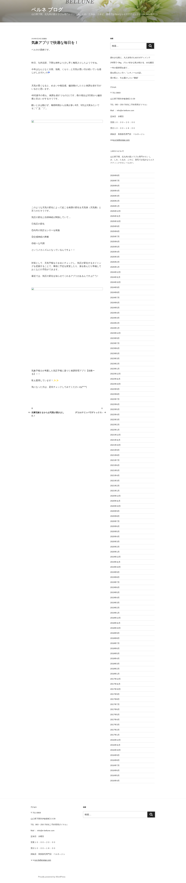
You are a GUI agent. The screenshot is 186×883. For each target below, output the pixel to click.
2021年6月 (115, 465)
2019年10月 (115, 567)
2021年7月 (115, 460)
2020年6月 (115, 526)
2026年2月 (115, 201)
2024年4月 (115, 313)
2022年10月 (115, 384)
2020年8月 (115, 516)
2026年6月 (115, 186)
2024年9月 (115, 287)
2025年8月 (115, 231)
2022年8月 (115, 394)
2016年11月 (115, 745)
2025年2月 (115, 262)
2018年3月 (115, 664)
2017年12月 (115, 679)
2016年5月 (115, 775)
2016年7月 (115, 765)
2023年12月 (115, 333)
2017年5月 (115, 714)
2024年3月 (115, 318)
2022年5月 (115, 409)
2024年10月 (115, 282)
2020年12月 (115, 496)
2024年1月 (115, 328)
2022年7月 (115, 399)
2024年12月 (115, 272)
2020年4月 (115, 536)
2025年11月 (115, 216)
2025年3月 (115, 257)
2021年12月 (115, 435)
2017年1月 (115, 735)
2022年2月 (115, 424)
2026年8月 (115, 175)
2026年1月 (115, 206)
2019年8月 (115, 577)
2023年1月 (115, 369)
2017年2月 (115, 730)
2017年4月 (115, 719)
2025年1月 (115, 267)
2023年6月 (115, 348)
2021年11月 (115, 440)
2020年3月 (115, 541)
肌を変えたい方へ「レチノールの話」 (126, 73)
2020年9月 (115, 511)
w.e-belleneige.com (121, 140)
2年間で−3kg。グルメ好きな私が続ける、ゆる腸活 (132, 62)
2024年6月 (115, 302)
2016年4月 (115, 781)
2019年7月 (115, 582)
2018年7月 (115, 643)
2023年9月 (115, 338)
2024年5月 (115, 308)
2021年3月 (115, 481)
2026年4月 (115, 191)
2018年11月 (115, 623)
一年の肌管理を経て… (119, 68)
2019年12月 (115, 557)
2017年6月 (115, 709)
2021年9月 (115, 450)
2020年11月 (115, 501)
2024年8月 (115, 292)
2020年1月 (115, 552)
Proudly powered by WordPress (51, 877)
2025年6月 (115, 241)
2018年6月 (115, 648)
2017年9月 (115, 694)
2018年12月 (115, 618)
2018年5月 (115, 653)
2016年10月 (115, 750)
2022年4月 (115, 414)
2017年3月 (115, 724)
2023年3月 (115, 358)
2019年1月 (115, 613)
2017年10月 (115, 689)
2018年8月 (115, 638)
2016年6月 (115, 770)
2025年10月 (115, 221)
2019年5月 (115, 592)
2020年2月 (115, 547)
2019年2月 (115, 608)
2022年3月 (115, 419)
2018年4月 (115, 658)
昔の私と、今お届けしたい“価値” (124, 78)
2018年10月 (115, 628)
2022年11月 (115, 379)
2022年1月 (115, 430)
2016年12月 (115, 740)
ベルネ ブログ (47, 9)
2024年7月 (115, 297)
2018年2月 (115, 669)
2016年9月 (115, 755)
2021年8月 (115, 455)
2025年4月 (115, 252)
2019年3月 (115, 602)
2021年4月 (115, 475)
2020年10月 (115, 506)
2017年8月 (115, 699)
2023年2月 (115, 364)
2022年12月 (115, 374)
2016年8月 (115, 760)
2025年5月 (115, 247)
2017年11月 (115, 684)
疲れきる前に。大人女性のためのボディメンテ (130, 57)
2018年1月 (115, 674)
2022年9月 (115, 389)
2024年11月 (115, 277)
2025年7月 (115, 236)
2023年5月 (115, 353)
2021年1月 (115, 491)
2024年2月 (115, 323)
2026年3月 (115, 196)
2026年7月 (115, 181)
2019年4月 (115, 597)
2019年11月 (115, 562)
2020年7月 (115, 521)
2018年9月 (115, 633)
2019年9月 (115, 572)
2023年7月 (115, 343)
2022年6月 (115, 404)
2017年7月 (115, 704)
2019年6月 (115, 587)
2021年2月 (115, 486)
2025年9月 (115, 226)
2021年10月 (115, 445)
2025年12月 (115, 211)
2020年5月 (115, 531)
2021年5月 (115, 470)
